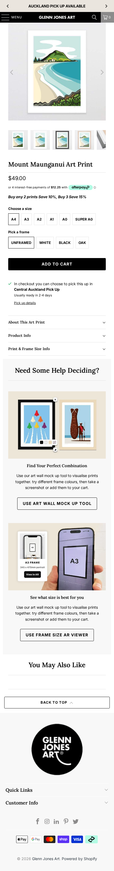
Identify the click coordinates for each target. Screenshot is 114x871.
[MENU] (3, 17)
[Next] (106, 6)
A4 (13, 219)
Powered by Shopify (79, 858)
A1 (52, 219)
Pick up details (25, 303)
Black (65, 242)
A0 (64, 219)
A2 (39, 219)
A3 (26, 219)
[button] (57, 322)
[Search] (94, 17)
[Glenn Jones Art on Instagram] (47, 822)
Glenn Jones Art (46, 858)
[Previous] (8, 6)
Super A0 (84, 219)
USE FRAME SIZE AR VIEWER (57, 634)
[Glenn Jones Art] (57, 17)
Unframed (21, 242)
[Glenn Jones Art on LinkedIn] (57, 822)
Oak (82, 242)
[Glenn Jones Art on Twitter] (76, 822)
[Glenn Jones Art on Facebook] (38, 822)
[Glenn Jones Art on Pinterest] (66, 822)
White (45, 242)
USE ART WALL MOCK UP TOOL (57, 503)
